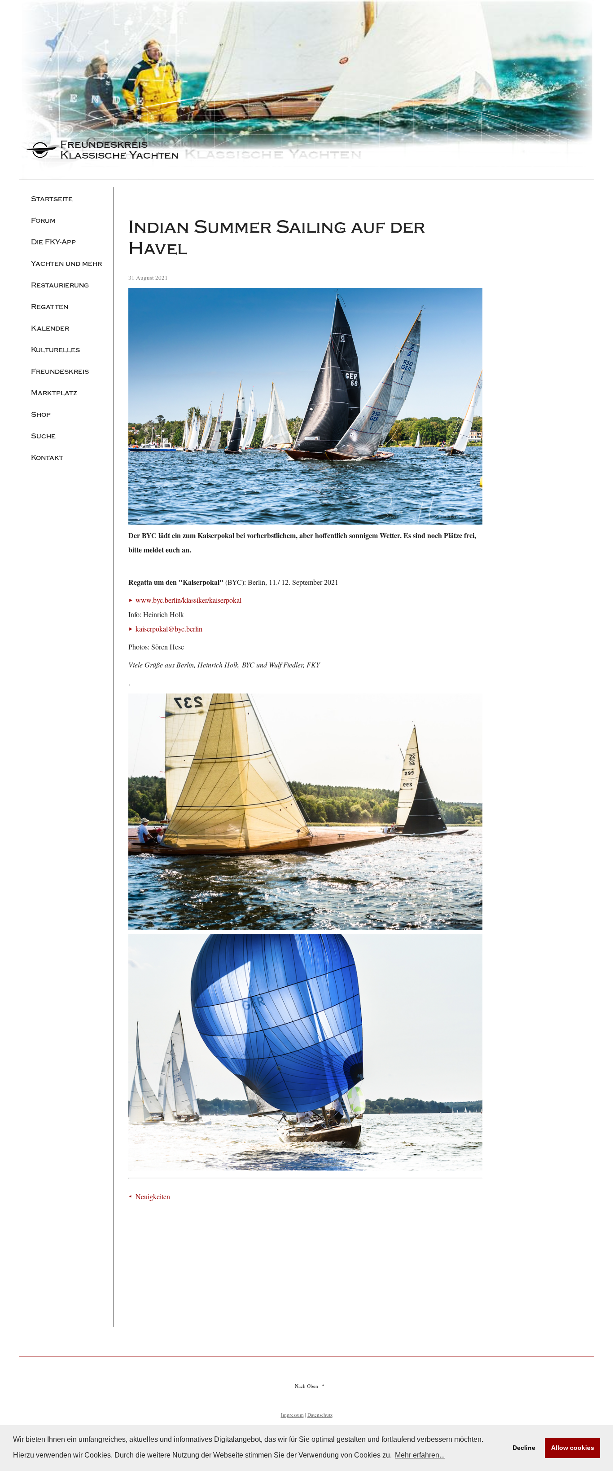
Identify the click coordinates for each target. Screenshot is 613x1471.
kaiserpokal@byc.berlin (169, 628)
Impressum (292, 1414)
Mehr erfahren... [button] (420, 1455)
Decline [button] (523, 1447)
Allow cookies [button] (572, 1447)
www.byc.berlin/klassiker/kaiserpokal (188, 600)
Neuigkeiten (153, 1196)
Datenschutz (320, 1414)
